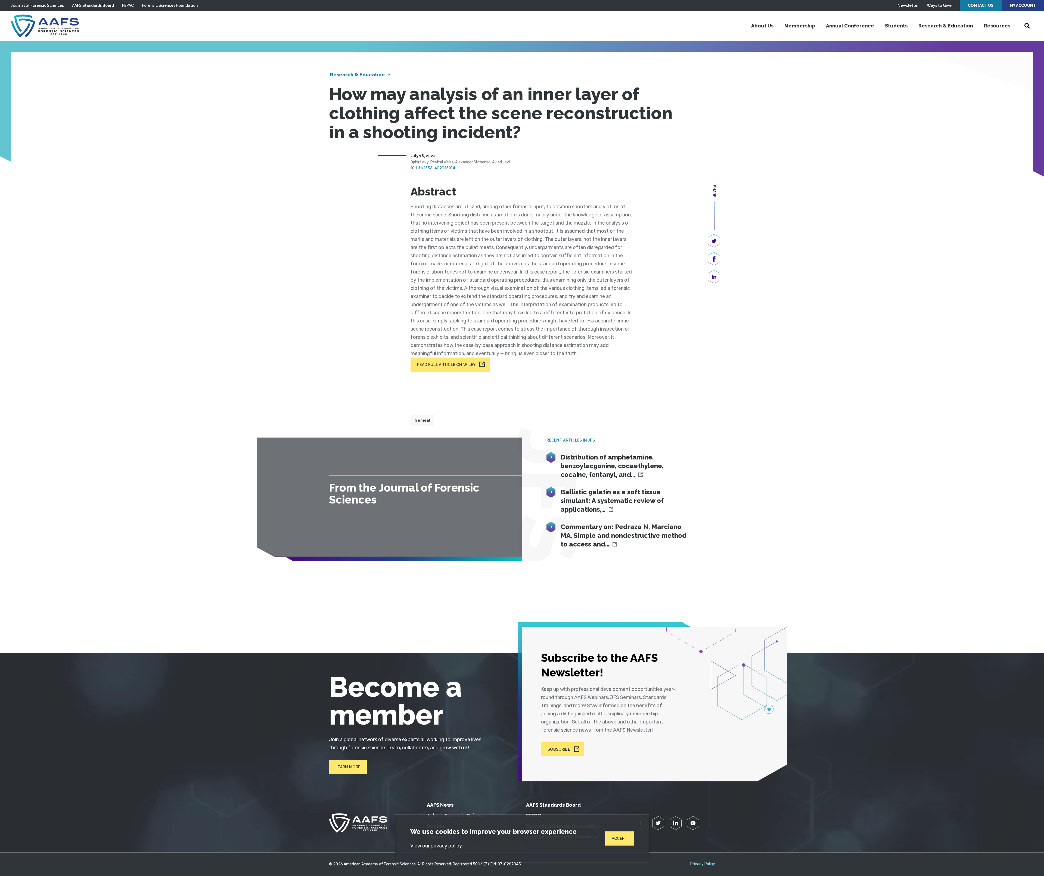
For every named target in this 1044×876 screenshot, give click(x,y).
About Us (762, 26)
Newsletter (908, 5)
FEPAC (128, 5)
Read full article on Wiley (446, 364)
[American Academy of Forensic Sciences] (45, 25)
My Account (1023, 5)
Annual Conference (850, 26)
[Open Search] (1027, 26)
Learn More (347, 767)
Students (896, 26)
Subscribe (559, 749)
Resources (997, 26)
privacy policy (446, 846)
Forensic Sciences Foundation (170, 5)
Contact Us (980, 5)
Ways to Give (939, 5)
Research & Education (945, 26)
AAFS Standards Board (93, 5)
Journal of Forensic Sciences (37, 5)
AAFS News (440, 805)
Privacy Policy (702, 864)
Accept (619, 838)
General (422, 420)
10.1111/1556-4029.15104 (433, 168)
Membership (799, 26)
